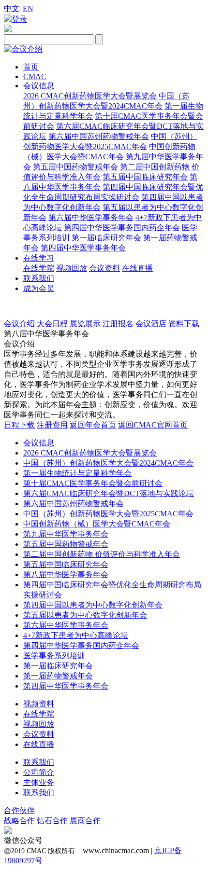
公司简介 (38, 772)
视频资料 (38, 704)
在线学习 (38, 258)
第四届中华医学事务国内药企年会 (122, 227)
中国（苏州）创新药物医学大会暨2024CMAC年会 (108, 463)
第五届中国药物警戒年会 (75, 167)
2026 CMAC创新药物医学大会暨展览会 (90, 96)
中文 (11, 8)
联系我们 (38, 278)
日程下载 (19, 425)
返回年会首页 (93, 425)
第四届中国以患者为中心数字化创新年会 (93, 605)
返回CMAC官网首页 (153, 425)
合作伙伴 (19, 810)
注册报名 (118, 323)
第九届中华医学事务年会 (65, 534)
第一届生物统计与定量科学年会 (77, 473)
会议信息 (38, 86)
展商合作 (85, 820)
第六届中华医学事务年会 (91, 217)
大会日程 (52, 323)
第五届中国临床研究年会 (145, 177)
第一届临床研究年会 (106, 238)
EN (28, 8)
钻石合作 (52, 820)
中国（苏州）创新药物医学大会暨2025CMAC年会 (108, 514)
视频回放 (71, 268)
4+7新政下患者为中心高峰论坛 (75, 635)
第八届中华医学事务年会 (65, 574)
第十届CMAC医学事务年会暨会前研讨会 (93, 483)
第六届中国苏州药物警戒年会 (98, 136)
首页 (31, 67)
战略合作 (19, 820)
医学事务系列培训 (54, 655)
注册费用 (52, 425)
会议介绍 (19, 323)
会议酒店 (150, 323)
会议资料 (104, 268)
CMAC (34, 76)
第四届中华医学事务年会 (83, 248)
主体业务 (38, 782)
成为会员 (38, 288)
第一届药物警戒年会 (58, 676)
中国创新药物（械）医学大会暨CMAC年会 (96, 524)
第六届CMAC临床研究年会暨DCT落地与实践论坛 (108, 493)
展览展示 (85, 323)
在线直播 (137, 268)
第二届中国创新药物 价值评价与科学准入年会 (101, 554)
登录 (19, 19)
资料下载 (183, 323)
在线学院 (38, 268)
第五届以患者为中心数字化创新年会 (85, 615)
